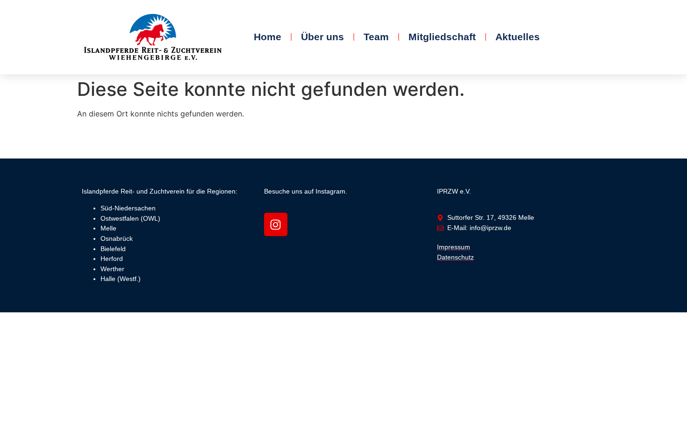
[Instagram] (275, 224)
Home (267, 36)
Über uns (322, 36)
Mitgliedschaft (442, 36)
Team (376, 36)
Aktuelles (517, 36)
